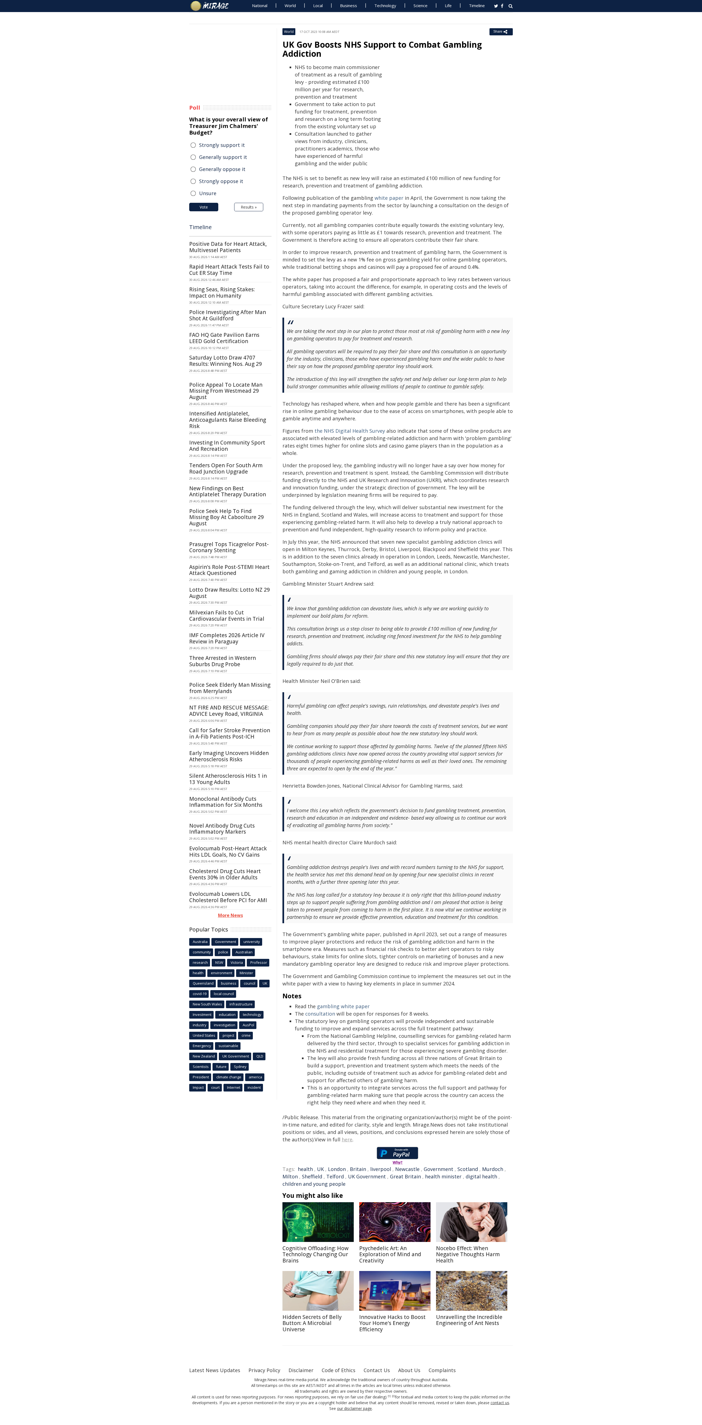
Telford (335, 1176)
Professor (258, 962)
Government (438, 1169)
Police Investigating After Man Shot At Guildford (227, 315)
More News (230, 915)
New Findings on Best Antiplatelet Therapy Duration (227, 491)
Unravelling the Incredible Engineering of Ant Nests (469, 1320)
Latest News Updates (214, 1370)
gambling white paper (343, 1006)
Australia (200, 941)
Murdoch (492, 1169)
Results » (249, 207)
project (228, 1035)
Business (348, 5)
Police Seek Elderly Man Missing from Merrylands (229, 688)
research (200, 962)
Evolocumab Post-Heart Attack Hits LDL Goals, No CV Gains (228, 851)
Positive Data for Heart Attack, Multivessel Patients (228, 247)
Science (421, 5)
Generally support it (223, 157)
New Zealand (204, 1056)
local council (224, 993)
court (215, 1087)
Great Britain (405, 1176)
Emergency (202, 1045)
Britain (358, 1169)
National (259, 5)
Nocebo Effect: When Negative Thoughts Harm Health (468, 1254)
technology (252, 1014)
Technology (385, 5)
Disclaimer (300, 1370)
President (201, 1077)
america (255, 1077)
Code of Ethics (338, 1370)
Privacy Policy (264, 1370)
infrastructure (241, 1004)
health (305, 1169)
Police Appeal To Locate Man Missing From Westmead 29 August (225, 391)
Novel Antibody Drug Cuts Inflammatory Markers (222, 829)
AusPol (248, 1024)
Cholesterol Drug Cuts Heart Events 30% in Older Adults (225, 874)
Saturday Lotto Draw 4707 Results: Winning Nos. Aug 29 (225, 360)
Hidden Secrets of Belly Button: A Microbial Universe (312, 1323)
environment (221, 972)
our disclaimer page (354, 1408)
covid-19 (199, 993)
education (227, 1014)
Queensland (203, 983)
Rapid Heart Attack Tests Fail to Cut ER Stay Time (229, 270)
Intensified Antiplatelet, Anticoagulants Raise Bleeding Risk (227, 420)
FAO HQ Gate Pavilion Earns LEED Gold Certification (224, 338)
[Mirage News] (212, 6)
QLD (259, 1056)
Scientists (201, 1066)
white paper (389, 198)
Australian (244, 952)
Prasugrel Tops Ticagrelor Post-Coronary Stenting (229, 547)
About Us (409, 1370)
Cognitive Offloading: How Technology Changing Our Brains (315, 1254)
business (228, 983)
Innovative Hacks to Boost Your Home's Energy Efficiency (392, 1323)
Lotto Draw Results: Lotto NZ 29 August (229, 593)
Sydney (240, 1066)
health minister (443, 1176)
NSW (219, 962)
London (337, 1169)
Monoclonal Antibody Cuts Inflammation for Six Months (225, 802)
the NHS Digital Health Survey (350, 431)
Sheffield (312, 1176)
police (223, 952)
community (202, 952)
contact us (500, 1402)
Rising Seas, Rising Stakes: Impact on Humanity (222, 292)
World (290, 5)
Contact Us (377, 1370)
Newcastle (407, 1169)
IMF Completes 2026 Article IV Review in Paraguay (227, 638)
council (249, 983)
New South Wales (207, 1004)
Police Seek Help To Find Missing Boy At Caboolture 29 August (226, 517)
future (221, 1066)
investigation (224, 1024)
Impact (198, 1087)
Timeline (477, 5)
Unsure (207, 193)
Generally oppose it (222, 169)
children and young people (314, 1184)
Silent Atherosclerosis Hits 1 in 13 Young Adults (228, 779)
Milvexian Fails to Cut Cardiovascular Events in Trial (226, 615)
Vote (204, 207)
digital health (481, 1176)
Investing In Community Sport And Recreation (227, 445)
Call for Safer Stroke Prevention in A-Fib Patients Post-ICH (229, 733)
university (252, 941)
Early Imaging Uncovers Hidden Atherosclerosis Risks (229, 756)
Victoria (237, 962)
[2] (393, 1396)
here (347, 1139)
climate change (228, 1077)
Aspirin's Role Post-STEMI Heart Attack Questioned (229, 570)
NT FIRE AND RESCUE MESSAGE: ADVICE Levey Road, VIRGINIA (229, 710)
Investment (202, 1014)
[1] (389, 1396)
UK (320, 1169)
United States (204, 1035)
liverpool (380, 1169)
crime (246, 1035)
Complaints (442, 1370)
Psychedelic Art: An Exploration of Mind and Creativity (390, 1254)
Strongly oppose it (221, 181)
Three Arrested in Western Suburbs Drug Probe (222, 661)
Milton (290, 1176)
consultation (320, 1013)
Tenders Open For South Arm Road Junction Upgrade (226, 468)
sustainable (228, 1045)
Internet (233, 1087)
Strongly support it (222, 145)
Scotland (467, 1169)
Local (318, 5)
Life (448, 5)
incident (254, 1087)
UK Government (367, 1176)
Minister (246, 972)
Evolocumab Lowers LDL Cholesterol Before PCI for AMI (228, 897)
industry (199, 1024)
